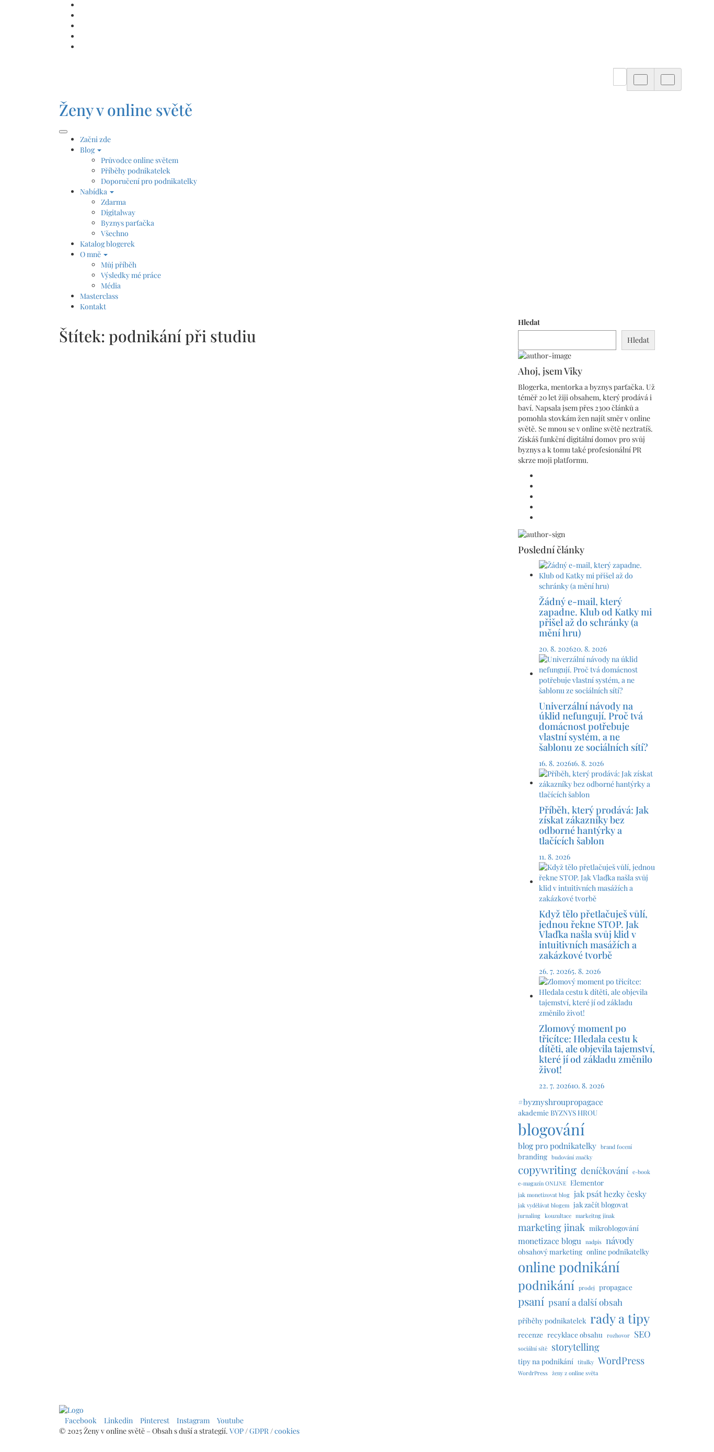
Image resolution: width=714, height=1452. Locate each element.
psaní (531, 1301)
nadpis (593, 1242)
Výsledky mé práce (131, 275)
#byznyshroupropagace (560, 1101)
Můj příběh (118, 265)
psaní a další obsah (585, 1302)
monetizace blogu (549, 1240)
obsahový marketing (550, 1251)
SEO (642, 1334)
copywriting (547, 1169)
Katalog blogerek (107, 244)
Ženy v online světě (125, 109)
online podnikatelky (617, 1251)
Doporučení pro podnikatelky (149, 181)
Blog (88, 150)
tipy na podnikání (545, 1361)
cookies (287, 1431)
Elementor (587, 1182)
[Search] (641, 79)
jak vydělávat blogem (543, 1205)
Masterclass (99, 296)
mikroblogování (614, 1228)
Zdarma (113, 202)
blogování (551, 1129)
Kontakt (93, 306)
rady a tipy (620, 1318)
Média (111, 286)
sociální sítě (532, 1348)
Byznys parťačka (127, 223)
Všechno (115, 233)
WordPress (621, 1360)
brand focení (616, 1147)
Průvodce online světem (139, 160)
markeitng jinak (595, 1215)
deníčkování (604, 1170)
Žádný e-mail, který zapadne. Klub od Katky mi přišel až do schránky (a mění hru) (595, 616)
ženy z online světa (575, 1373)
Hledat (529, 322)
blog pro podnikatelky (557, 1145)
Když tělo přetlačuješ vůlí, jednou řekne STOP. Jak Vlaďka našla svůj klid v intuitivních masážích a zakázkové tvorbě (593, 934)
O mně (91, 254)
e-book (641, 1172)
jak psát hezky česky (610, 1193)
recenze (530, 1334)
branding (532, 1156)
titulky (586, 1362)
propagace (615, 1287)
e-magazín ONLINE (542, 1183)
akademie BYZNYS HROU (557, 1112)
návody (620, 1240)
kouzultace (558, 1215)
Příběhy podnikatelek (135, 171)
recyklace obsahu (575, 1334)
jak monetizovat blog (544, 1195)
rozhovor (618, 1335)
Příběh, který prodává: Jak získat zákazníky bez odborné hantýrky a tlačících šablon (594, 825)
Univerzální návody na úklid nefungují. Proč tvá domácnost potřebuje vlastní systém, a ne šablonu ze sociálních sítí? (594, 726)
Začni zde (95, 139)
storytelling (575, 1346)
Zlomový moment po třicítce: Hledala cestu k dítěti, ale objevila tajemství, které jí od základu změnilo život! (597, 1049)
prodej (587, 1288)
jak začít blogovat (600, 1204)
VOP (236, 1431)
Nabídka (94, 191)
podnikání (546, 1285)
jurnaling (529, 1215)
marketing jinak (551, 1227)
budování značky (571, 1157)
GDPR (259, 1431)
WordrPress (533, 1373)
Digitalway (118, 212)
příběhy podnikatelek (552, 1320)
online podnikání (569, 1266)
